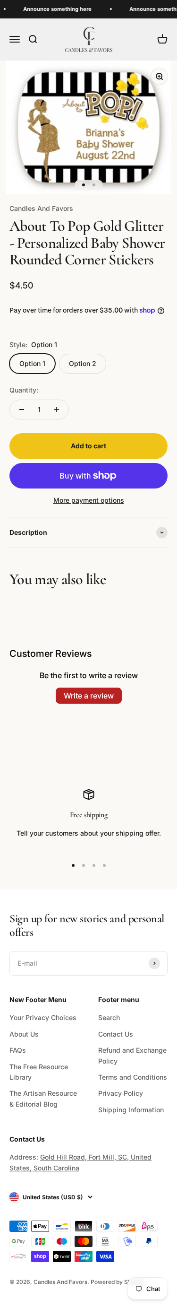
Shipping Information (131, 1110)
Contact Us (115, 1034)
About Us (24, 1034)
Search (109, 1017)
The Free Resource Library (38, 1072)
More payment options (88, 500)
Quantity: (23, 390)
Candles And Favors (41, 208)
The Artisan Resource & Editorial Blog (43, 1098)
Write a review (89, 695)
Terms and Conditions (132, 1077)
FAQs (17, 1050)
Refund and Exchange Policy (132, 1055)
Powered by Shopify (118, 1281)
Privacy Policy (120, 1093)
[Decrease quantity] (22, 409)
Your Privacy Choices (42, 1017)
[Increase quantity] (56, 409)
